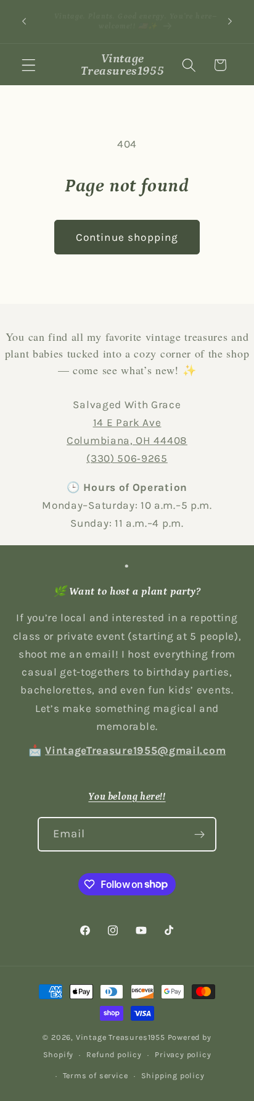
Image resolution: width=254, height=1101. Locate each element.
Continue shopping (127, 237)
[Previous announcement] (24, 21)
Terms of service (95, 1075)
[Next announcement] (230, 21)
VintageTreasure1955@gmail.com (135, 750)
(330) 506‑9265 (127, 458)
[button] (28, 65)
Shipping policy (173, 1075)
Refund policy (113, 1054)
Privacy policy (183, 1054)
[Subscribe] (200, 834)
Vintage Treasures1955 (120, 1037)
